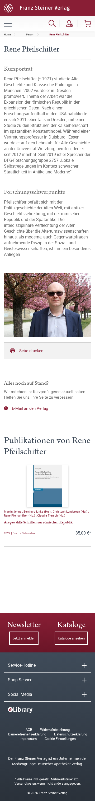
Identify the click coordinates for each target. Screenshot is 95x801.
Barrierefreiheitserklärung (27, 734)
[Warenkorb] (87, 23)
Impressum (28, 738)
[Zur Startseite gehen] (37, 7)
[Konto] (69, 23)
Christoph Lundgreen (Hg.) (70, 511)
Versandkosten (25, 783)
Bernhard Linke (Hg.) (37, 511)
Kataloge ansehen (71, 638)
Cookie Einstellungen (60, 738)
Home (7, 34)
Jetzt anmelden (23, 638)
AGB (29, 730)
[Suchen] (52, 23)
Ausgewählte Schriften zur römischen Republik (38, 522)
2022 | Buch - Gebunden (19, 533)
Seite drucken (31, 350)
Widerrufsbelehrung (55, 730)
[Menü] (8, 23)
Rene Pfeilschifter (59, 34)
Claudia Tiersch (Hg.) (51, 515)
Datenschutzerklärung (70, 734)
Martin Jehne (13, 511)
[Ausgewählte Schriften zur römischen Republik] (47, 486)
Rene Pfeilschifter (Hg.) (20, 515)
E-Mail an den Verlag (30, 408)
